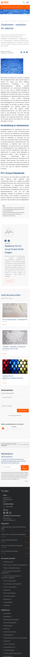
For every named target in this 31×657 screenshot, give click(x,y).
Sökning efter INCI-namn (9, 647)
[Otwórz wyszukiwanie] (24, 2)
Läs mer (4, 324)
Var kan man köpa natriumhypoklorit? (12, 584)
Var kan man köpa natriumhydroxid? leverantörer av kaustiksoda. (11, 577)
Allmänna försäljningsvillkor (9, 622)
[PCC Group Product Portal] (5, 2)
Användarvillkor (7, 613)
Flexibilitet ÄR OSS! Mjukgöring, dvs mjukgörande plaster (12, 377)
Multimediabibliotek (8, 635)
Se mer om (9, 281)
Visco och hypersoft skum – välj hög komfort (14, 319)
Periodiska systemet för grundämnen (12, 653)
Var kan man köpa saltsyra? (9, 581)
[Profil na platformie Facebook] (4, 513)
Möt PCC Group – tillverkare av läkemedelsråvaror (15, 565)
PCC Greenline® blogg (8, 650)
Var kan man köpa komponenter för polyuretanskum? (11, 572)
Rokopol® (15, 187)
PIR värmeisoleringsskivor (9, 593)
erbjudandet (25, 200)
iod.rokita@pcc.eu (10, 520)
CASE (2, 179)
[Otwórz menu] (27, 2)
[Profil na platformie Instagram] (10, 513)
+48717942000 (9, 506)
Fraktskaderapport (8, 625)
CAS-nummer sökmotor (9, 644)
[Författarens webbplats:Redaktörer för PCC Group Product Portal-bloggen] (9, 232)
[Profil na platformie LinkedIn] (7, 513)
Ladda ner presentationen (9, 632)
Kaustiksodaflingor (7, 602)
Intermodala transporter (9, 596)
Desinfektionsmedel (8, 562)
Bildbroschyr (6, 629)
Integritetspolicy (7, 616)
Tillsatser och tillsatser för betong (11, 568)
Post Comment (23, 410)
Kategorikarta (6, 641)
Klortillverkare (6, 605)
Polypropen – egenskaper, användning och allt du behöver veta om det (14, 348)
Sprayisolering (6, 590)
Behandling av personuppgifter (11, 619)
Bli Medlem (25, 467)
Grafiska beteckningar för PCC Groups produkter (15, 638)
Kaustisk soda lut (7, 599)
